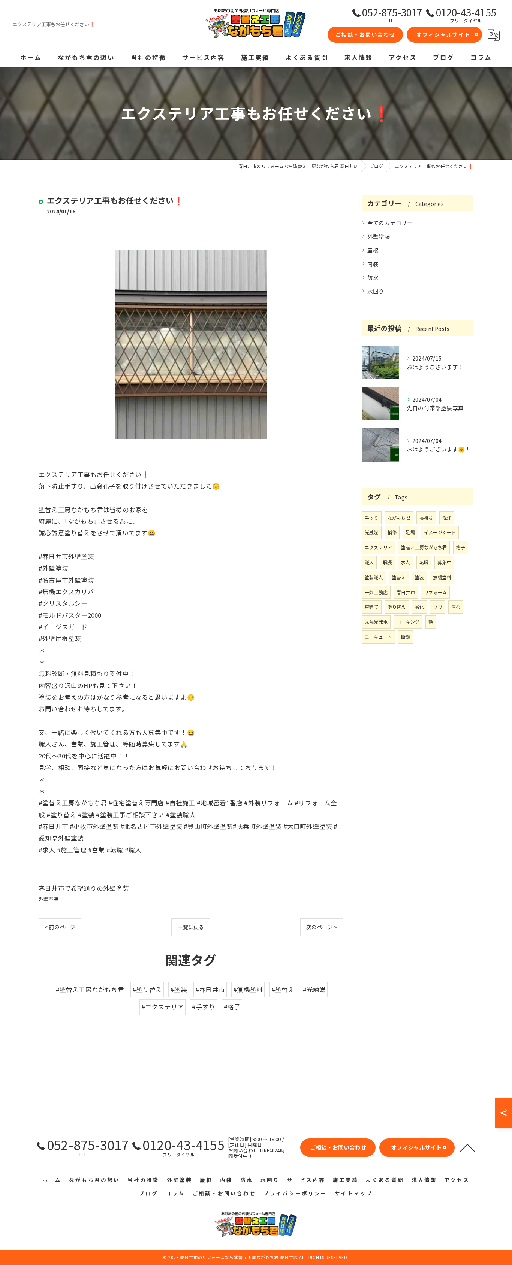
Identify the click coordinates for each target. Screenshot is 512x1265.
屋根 (373, 250)
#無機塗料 (248, 989)
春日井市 (406, 592)
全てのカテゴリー (390, 222)
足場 (410, 532)
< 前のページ (60, 927)
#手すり (203, 1006)
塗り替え (397, 606)
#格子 (232, 1006)
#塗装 (178, 989)
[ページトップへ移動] (467, 1147)
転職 (423, 562)
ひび (437, 606)
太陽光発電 (376, 621)
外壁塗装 (48, 898)
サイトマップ (354, 1193)
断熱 (405, 636)
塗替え (399, 577)
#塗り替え (147, 989)
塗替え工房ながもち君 (424, 547)
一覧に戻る (190, 927)
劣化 (419, 606)
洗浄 (446, 517)
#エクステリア (162, 1006)
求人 (405, 562)
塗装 (419, 577)
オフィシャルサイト (443, 34)
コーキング (408, 621)
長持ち (426, 517)
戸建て (372, 606)
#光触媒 (314, 989)
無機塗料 (442, 577)
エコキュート (378, 636)
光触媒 (372, 532)
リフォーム (435, 592)
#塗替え (283, 989)
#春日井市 (210, 989)
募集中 (444, 562)
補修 (392, 532)
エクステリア (378, 547)
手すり (372, 517)
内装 (373, 264)
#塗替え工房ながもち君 (90, 989)
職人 (369, 562)
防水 (373, 277)
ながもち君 (399, 517)
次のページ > (321, 927)
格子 (460, 547)
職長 (387, 562)
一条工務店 (376, 592)
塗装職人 (374, 577)
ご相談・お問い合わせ (365, 34)
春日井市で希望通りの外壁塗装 (84, 888)
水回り (376, 291)
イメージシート (440, 532)
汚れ (455, 606)
